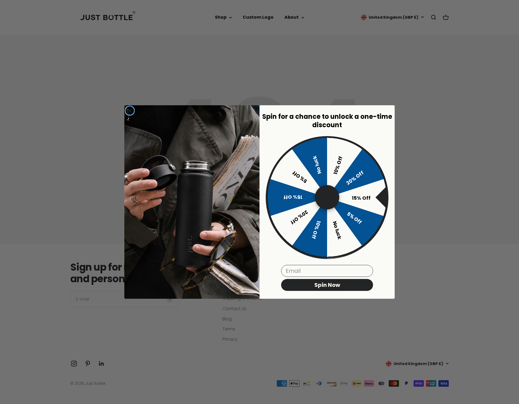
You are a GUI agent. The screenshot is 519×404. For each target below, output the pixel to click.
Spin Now (327, 285)
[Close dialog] (129, 110)
